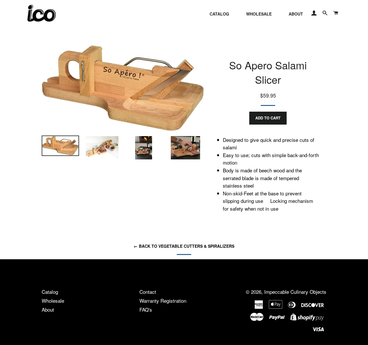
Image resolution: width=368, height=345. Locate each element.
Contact (147, 291)
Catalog (50, 291)
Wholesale (53, 300)
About (48, 309)
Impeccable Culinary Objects (295, 291)
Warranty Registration (162, 300)
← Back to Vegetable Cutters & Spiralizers (184, 246)
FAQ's (145, 309)
